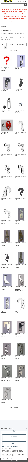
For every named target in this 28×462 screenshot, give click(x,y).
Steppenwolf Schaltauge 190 (20, 221)
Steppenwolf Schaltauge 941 (6, 400)
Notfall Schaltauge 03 (19, 89)
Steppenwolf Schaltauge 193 (6, 265)
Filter (4, 44)
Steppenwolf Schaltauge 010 (20, 155)
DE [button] (17, 1)
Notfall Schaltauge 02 (5, 89)
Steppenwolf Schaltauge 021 (20, 177)
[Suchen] (25, 4)
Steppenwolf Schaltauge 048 (6, 199)
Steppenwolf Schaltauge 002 (20, 133)
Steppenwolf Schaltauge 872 (20, 378)
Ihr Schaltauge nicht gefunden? (5, 68)
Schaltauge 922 (4, 132)
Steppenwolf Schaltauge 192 (20, 243)
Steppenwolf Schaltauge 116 (6, 221)
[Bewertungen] (17, 289)
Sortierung (10, 44)
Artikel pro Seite (20, 44)
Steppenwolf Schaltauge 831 (20, 356)
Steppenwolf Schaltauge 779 (20, 334)
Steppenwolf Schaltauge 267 (20, 287)
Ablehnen (14, 443)
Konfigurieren (14, 439)
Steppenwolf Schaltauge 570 (6, 334)
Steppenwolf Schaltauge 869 (6, 378)
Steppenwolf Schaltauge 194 (20, 265)
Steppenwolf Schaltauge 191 (6, 243)
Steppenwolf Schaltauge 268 (6, 310)
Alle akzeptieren (14, 436)
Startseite (7, 39)
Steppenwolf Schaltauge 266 (6, 287)
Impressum (4, 458)
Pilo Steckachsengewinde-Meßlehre (20, 110)
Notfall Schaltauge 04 (5, 110)
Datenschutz (11, 458)
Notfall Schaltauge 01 (19, 67)
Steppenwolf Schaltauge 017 (6, 177)
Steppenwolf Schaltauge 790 (6, 356)
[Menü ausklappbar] (1, 1)
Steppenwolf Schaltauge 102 (20, 199)
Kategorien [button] (4, 414)
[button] (20, 1)
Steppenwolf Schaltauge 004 (6, 155)
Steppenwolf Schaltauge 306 (20, 310)
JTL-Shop (16, 460)
